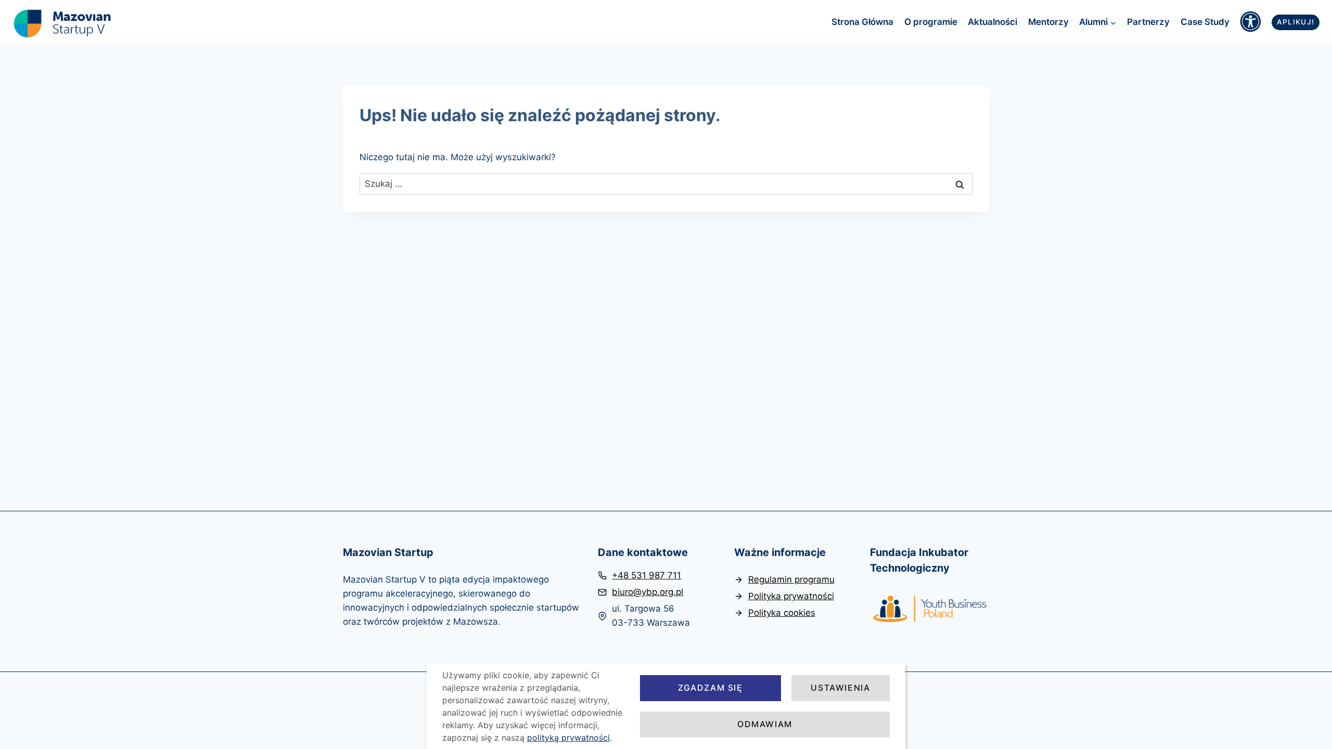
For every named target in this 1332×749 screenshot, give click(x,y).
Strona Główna (862, 22)
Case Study (1205, 22)
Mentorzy (1048, 22)
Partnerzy (1148, 22)
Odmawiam (764, 724)
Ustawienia (840, 687)
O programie (930, 22)
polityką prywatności (568, 737)
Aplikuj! (1296, 22)
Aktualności (992, 22)
